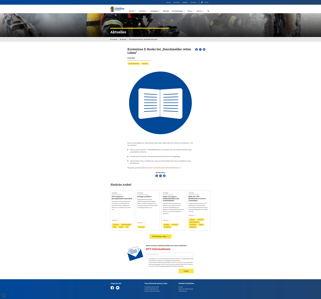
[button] (3, 295)
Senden (186, 271)
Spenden (168, 2)
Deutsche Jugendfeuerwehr (152, 289)
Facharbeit (166, 224)
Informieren (193, 2)
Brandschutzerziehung (134, 63)
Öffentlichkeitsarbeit (126, 224)
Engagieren (185, 2)
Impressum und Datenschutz (185, 289)
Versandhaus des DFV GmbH (152, 287)
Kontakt (180, 287)
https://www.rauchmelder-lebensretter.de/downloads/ (162, 168)
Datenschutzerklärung (179, 262)
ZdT (127, 227)
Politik (114, 227)
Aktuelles (124, 39)
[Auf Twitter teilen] (200, 49)
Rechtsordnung (182, 291)
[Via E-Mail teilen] (204, 49)
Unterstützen (176, 2)
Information (145, 63)
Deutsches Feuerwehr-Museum (152, 291)
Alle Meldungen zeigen (159, 236)
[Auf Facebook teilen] (196, 49)
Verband (121, 227)
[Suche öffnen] (208, 11)
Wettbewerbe (193, 227)
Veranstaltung (167, 227)
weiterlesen (114, 220)
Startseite (114, 39)
